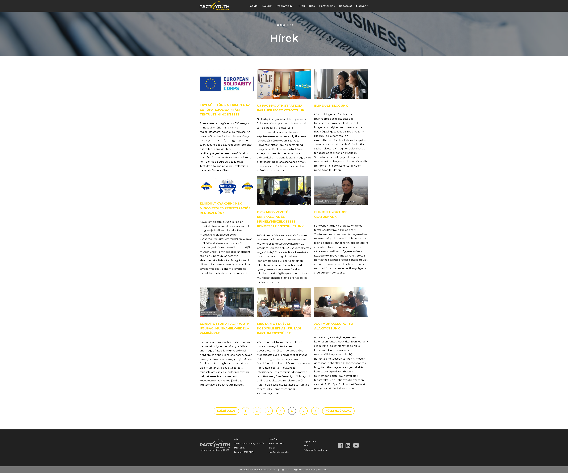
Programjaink (284, 5)
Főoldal (253, 5)
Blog (312, 5)
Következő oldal (338, 411)
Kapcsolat (345, 5)
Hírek (301, 5)
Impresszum (310, 441)
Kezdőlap (280, 24)
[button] (367, 5)
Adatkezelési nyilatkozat (315, 450)
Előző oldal (226, 411)
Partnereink (327, 5)
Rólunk (267, 5)
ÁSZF (306, 445)
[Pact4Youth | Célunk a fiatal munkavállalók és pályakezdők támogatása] (215, 5)
